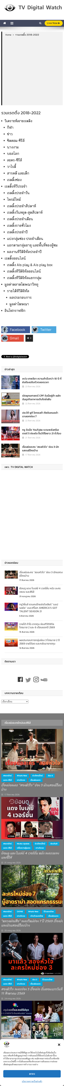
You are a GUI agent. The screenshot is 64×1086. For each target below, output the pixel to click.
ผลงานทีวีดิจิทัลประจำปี (24, 252)
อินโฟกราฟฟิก (15, 310)
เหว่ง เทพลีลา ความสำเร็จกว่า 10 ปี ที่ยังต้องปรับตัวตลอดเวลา (42, 380)
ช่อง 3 (50, 775)
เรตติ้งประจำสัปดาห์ (21, 206)
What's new (22, 775)
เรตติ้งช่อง (14, 180)
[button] (59, 1044)
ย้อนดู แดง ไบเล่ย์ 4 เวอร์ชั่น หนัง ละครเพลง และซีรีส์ (40, 590)
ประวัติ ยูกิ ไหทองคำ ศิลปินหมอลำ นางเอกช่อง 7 (40, 414)
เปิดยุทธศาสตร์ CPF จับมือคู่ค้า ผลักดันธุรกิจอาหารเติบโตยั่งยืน (41, 397)
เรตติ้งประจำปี (17, 232)
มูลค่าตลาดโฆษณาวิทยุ (21, 284)
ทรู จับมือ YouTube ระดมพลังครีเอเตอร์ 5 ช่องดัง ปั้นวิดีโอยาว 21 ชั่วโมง (41, 431)
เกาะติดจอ (21, 780)
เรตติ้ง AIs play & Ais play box (30, 265)
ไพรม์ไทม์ (14, 199)
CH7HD (20, 911)
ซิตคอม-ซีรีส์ (16, 140)
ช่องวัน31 (53, 843)
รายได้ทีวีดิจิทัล (18, 291)
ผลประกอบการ (21, 297)
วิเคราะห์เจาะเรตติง (18, 121)
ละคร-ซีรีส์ (14, 160)
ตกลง (32, 1073)
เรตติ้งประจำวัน (18, 193)
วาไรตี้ (11, 166)
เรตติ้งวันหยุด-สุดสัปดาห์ (25, 212)
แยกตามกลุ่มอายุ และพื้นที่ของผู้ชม (32, 245)
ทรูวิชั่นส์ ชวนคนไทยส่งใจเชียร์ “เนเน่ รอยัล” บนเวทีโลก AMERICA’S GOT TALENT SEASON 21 (38, 607)
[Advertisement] (32, 71)
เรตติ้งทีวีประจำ (16, 186)
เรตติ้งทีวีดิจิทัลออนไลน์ (24, 271)
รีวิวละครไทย (49, 911)
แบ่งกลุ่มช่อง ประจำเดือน (25, 238)
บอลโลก (13, 153)
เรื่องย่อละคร (35, 780)
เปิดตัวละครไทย (36, 916)
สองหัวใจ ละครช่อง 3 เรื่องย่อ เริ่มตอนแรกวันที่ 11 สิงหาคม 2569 (32, 991)
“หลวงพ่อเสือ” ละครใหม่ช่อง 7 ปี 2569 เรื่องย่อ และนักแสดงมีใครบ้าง (32, 923)
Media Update (23, 843)
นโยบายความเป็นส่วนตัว (32, 1081)
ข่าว (10, 134)
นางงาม (13, 147)
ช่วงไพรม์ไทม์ (37, 775)
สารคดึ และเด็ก (18, 173)
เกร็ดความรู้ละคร (23, 847)
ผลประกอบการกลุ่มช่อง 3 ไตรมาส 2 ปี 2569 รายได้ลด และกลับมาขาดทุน (39, 641)
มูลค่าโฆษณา (19, 304)
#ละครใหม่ (7, 775)
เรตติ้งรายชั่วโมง (19, 225)
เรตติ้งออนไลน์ (15, 258)
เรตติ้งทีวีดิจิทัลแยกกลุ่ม (24, 278)
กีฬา (10, 127)
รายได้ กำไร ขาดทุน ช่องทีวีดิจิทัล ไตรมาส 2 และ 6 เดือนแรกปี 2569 (37, 625)
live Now (52, 23)
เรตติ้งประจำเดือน (20, 219)
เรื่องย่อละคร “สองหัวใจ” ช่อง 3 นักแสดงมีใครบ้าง (40, 448)
